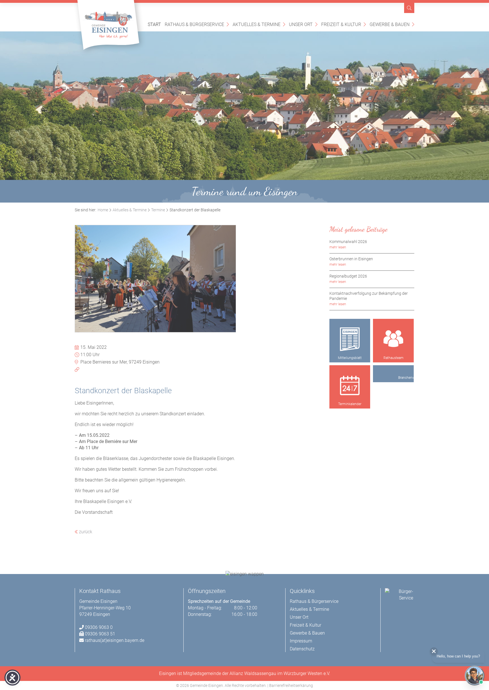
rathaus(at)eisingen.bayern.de (114, 640)
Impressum (301, 641)
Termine (158, 210)
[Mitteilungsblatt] (349, 339)
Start (154, 24)
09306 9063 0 (99, 627)
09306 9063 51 (100, 634)
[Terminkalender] (349, 385)
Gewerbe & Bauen (392, 24)
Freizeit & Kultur (343, 24)
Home (103, 210)
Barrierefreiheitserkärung (291, 685)
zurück (85, 531)
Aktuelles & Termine (259, 24)
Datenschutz (302, 649)
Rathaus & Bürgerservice (197, 24)
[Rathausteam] (393, 339)
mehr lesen (337, 247)
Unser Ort (303, 24)
